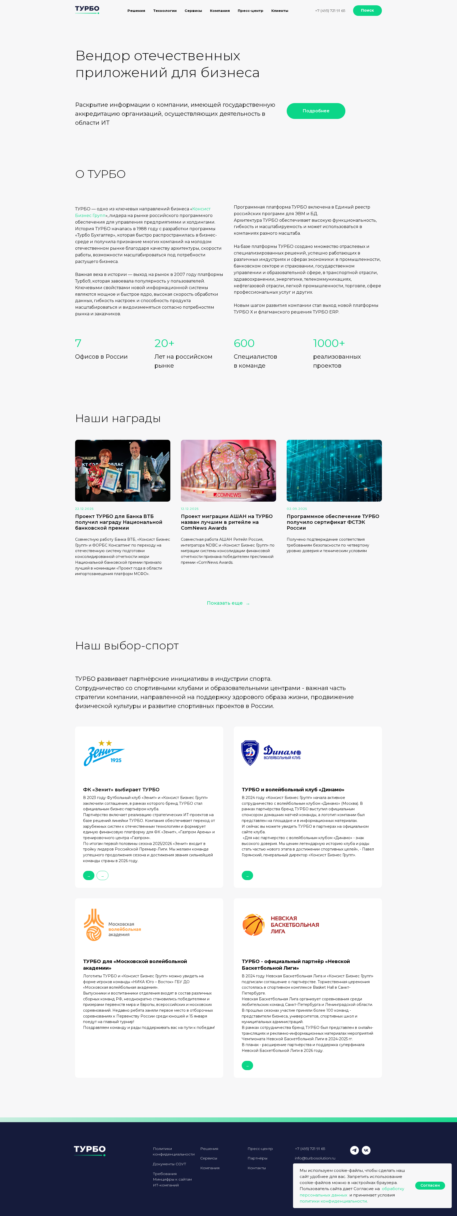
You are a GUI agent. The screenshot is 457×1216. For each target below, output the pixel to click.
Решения (209, 1148)
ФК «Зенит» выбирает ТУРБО (121, 790)
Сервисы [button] (193, 10)
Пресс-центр (250, 10)
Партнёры (257, 1158)
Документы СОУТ (169, 1164)
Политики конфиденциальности (174, 1151)
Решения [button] (136, 10)
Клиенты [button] (279, 10)
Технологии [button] (165, 10)
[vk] (366, 1153)
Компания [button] (220, 10)
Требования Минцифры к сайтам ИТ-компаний (172, 1179)
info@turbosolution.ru (315, 1158)
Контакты (257, 1168)
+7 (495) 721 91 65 (330, 10)
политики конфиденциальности (333, 1201)
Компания (210, 1168)
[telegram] (354, 1153)
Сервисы (208, 1158)
